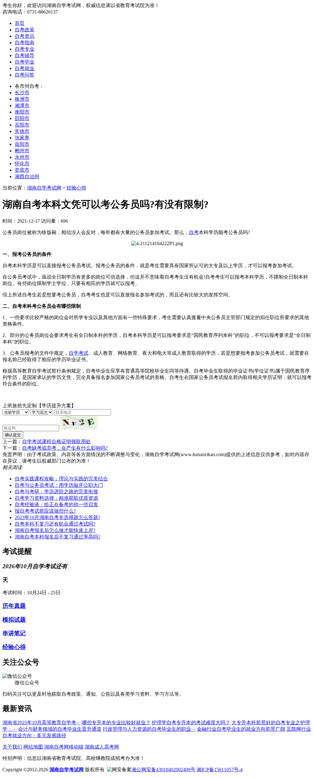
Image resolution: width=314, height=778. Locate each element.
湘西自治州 (27, 176)
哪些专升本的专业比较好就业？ (116, 722)
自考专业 (24, 49)
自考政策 (24, 29)
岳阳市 (22, 124)
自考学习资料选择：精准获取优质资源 (56, 498)
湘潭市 (22, 105)
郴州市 (22, 150)
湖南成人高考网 (102, 746)
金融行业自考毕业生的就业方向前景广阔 (241, 729)
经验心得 (76, 187)
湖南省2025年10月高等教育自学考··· (41, 722)
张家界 (22, 137)
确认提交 (13, 434)
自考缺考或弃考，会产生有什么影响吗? (65, 448)
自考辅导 (24, 55)
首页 (20, 23)
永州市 (22, 157)
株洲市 (22, 99)
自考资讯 (24, 36)
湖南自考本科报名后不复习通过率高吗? (57, 536)
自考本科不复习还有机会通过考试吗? (55, 523)
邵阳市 (22, 118)
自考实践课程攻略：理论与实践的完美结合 (61, 478)
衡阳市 (22, 112)
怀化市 (22, 163)
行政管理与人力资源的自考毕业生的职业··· (149, 729)
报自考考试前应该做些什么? (45, 511)
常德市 (22, 131)
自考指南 (24, 42)
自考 (194, 232)
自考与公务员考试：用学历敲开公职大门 (59, 485)
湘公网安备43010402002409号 (163, 769)
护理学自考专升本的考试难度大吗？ (191, 722)
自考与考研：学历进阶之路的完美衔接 (56, 491)
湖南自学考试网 (44, 187)
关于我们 (12, 746)
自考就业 (24, 68)
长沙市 (22, 92)
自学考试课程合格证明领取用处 (56, 441)
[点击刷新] (78, 422)
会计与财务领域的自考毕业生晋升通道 (59, 729)
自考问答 (24, 74)
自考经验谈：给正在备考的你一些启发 (56, 504)
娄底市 (22, 170)
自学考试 (78, 353)
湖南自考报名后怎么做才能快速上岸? (55, 530)
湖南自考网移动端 (63, 746)
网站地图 (33, 746)
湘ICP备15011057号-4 (220, 769)
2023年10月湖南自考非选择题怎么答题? (57, 517)
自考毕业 (24, 62)
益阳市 (22, 144)
